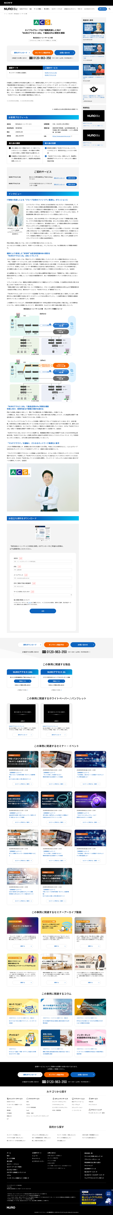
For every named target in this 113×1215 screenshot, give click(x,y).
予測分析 (91, 1101)
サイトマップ (88, 1165)
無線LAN (9, 1116)
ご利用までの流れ (22, 690)
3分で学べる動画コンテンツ (15, 1172)
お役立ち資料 (51, 1163)
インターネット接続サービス (14, 1104)
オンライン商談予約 (42, 52)
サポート (80, 9)
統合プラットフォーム (78, 1101)
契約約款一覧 (88, 1153)
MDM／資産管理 (56, 1110)
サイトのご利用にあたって (92, 1156)
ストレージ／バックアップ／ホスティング (37, 1116)
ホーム (5, 13)
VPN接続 (9, 1113)
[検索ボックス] (109, 9)
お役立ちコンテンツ (69, 9)
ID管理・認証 (29, 1113)
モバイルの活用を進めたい (89, 1138)
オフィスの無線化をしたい (64, 1138)
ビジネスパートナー (89, 9)
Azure (28, 1104)
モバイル (9, 1107)
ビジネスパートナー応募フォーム (56, 1168)
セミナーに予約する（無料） (22, 784)
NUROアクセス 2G (50, 75)
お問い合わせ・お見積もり (55, 1155)
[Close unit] (112, 1190)
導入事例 (46, 9)
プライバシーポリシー (91, 1159)
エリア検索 (60, 1165)
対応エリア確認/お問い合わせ (22, 685)
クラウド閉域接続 (31, 1107)
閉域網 (8, 1110)
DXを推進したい (61, 1140)
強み (31, 9)
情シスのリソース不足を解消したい (16, 1140)
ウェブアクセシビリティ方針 (93, 1178)
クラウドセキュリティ (58, 1104)
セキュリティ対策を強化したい (40, 1135)
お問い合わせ (65, 52)
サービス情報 (37, 9)
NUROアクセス (24, 9)
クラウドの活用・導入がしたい (15, 1138)
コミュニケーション (77, 1107)
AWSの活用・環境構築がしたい (90, 1135)
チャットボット (93, 1104)
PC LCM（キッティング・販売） (97, 1113)
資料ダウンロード (20, 52)
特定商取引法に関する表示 (92, 1162)
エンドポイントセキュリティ (60, 1107)
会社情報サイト (89, 1169)
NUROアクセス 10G (51, 73)
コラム (9, 1175)
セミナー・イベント (57, 9)
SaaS (27, 1110)
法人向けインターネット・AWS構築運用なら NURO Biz (47, 1212)
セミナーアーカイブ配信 (14, 1167)
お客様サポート (37, 1153)
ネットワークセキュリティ (59, 1101)
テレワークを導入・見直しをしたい (66, 1135)
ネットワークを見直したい (14, 1135)
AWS (27, 1101)
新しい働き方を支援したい (39, 1140)
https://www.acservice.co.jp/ (61, 136)
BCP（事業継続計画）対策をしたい (41, 1138)
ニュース (34, 1156)
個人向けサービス (89, 1172)
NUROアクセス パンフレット (16, 726)
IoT (8, 1119)
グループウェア (76, 1104)
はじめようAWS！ (12, 1170)
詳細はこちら (22, 681)
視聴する (22, 946)
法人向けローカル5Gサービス (93, 1175)
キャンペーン (36, 1158)
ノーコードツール (76, 1110)
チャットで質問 (52, 1160)
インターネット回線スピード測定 (17, 1178)
